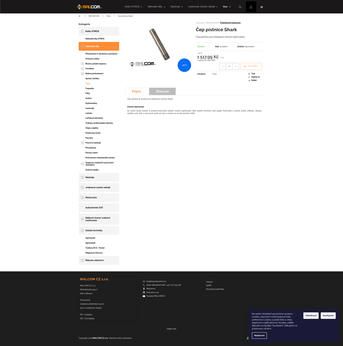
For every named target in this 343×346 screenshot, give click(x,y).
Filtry (87, 93)
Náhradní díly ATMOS (94, 39)
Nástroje (89, 177)
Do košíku (253, 66)
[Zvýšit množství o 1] (235, 66)
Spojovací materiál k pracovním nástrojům (99, 164)
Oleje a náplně (91, 128)
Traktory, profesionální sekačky (99, 123)
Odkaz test (171, 329)
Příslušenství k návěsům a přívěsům (101, 54)
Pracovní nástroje (93, 143)
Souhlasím (328, 315)
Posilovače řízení (92, 133)
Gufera (88, 98)
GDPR (208, 285)
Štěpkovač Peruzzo (94, 253)
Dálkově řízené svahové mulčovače (97, 219)
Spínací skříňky (92, 78)
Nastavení (259, 335)
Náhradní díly (92, 46)
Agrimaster (90, 238)
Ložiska (88, 113)
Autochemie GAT (94, 207)
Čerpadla (89, 88)
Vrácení (209, 282)
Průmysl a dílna (92, 59)
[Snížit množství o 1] (223, 66)
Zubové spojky (92, 170)
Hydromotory (91, 103)
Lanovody (89, 108)
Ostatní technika (93, 230)
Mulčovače (91, 197)
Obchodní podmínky (215, 289)
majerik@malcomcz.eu (156, 281)
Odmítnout (311, 315)
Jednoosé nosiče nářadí (97, 187)
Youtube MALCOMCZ (155, 296)
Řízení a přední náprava (95, 64)
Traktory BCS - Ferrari (95, 248)
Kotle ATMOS (92, 31)
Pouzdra (89, 138)
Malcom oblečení (94, 260)
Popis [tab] (136, 91)
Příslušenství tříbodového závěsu (100, 158)
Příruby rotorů (91, 153)
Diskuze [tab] (162, 91)
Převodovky (90, 148)
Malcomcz (151, 289)
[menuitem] (133, 6)
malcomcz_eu (152, 292)
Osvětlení (89, 68)
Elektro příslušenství (94, 73)
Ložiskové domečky (94, 118)
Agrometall (90, 243)
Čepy (87, 83)
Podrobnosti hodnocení (230, 23)
